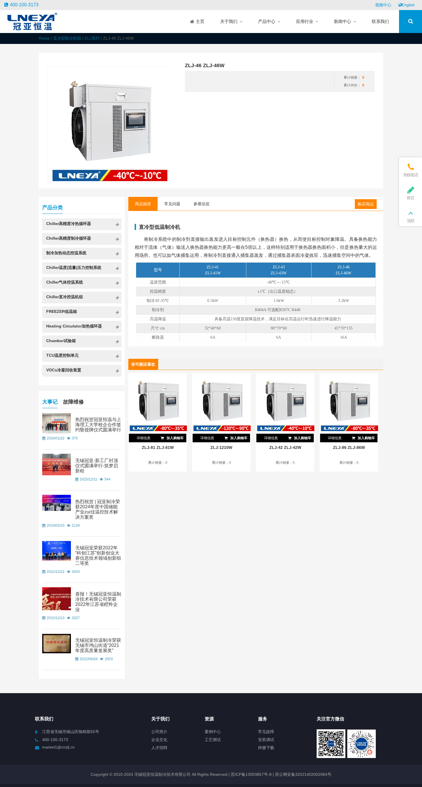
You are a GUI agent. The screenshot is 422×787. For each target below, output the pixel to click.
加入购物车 (175, 438)
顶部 (410, 220)
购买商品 (366, 204)
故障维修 (73, 402)
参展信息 (201, 203)
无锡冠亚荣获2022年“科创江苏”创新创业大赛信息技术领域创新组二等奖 (98, 555)
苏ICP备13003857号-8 (251, 774)
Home (44, 38)
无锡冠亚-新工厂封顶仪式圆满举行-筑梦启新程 (96, 465)
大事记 (50, 402)
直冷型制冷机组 (67, 38)
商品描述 (143, 203)
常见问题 (172, 203)
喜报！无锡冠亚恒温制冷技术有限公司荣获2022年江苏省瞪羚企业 (98, 602)
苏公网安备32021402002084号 (303, 774)
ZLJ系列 (92, 38)
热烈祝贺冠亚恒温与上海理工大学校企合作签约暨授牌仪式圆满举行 (98, 424)
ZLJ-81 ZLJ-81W (158, 447)
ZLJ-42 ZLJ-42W (285, 447)
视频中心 (383, 5)
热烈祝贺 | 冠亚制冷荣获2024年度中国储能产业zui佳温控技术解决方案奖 (97, 509)
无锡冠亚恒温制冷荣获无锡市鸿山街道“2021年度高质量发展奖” (98, 645)
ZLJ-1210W (221, 447)
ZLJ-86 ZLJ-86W (349, 447)
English (408, 5)
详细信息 (143, 438)
